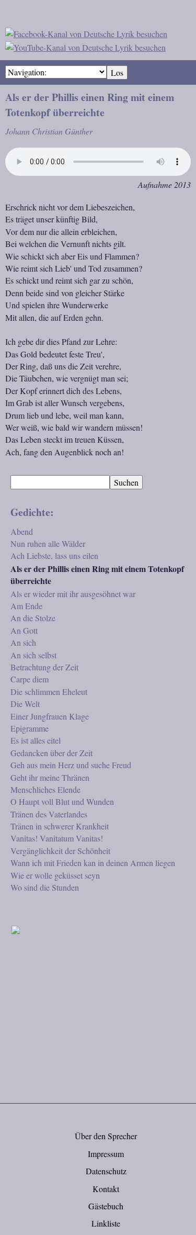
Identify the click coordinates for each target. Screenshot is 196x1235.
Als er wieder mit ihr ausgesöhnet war (72, 593)
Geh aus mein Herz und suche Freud (70, 764)
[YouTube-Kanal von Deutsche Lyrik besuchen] (85, 45)
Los (117, 72)
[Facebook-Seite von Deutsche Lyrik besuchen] (86, 32)
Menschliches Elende (45, 789)
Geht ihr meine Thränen (49, 777)
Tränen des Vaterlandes (48, 814)
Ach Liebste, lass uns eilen (54, 555)
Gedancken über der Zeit (51, 752)
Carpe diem (29, 678)
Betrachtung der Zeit (44, 666)
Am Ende (26, 605)
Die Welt (25, 703)
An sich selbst (33, 654)
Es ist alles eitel (35, 740)
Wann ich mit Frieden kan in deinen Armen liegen (92, 862)
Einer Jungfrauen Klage (49, 716)
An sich (23, 642)
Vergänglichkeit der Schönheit (60, 850)
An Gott (24, 630)
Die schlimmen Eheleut (48, 691)
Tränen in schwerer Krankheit (59, 826)
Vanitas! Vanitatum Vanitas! (56, 838)
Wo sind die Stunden (44, 887)
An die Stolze (32, 617)
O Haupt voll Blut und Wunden (62, 801)
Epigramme (29, 728)
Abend (21, 531)
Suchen (126, 482)
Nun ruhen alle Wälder (47, 543)
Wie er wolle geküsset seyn (55, 875)
